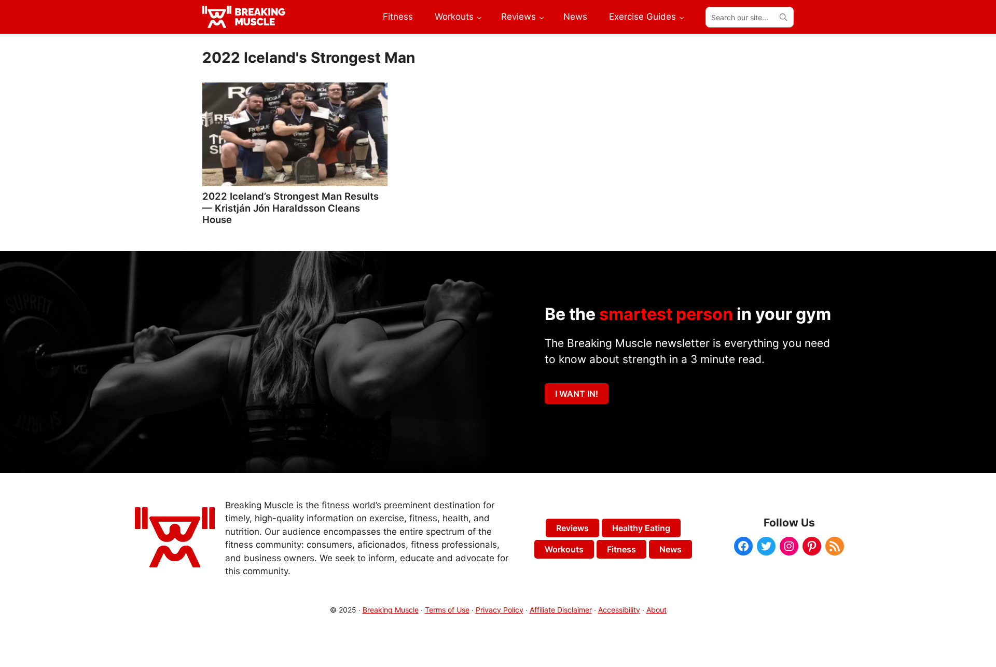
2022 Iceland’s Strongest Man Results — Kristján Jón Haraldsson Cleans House (290, 207)
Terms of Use (447, 609)
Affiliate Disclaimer (561, 609)
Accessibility (619, 609)
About (656, 609)
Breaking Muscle (391, 609)
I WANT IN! (576, 393)
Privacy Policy (499, 609)
